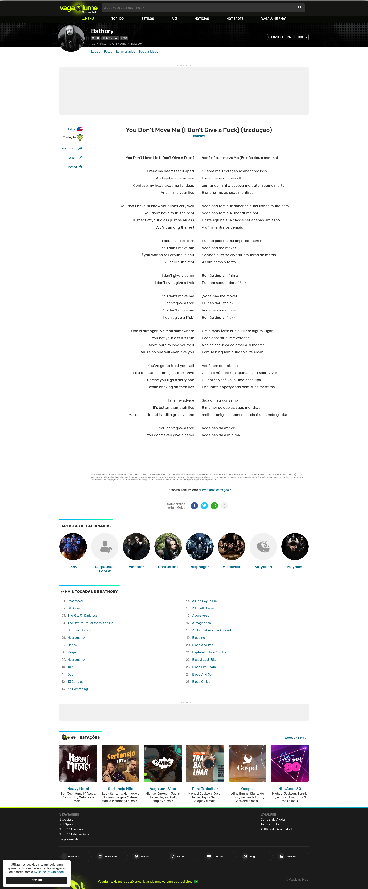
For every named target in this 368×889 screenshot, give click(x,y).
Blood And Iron (203, 645)
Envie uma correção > (215, 490)
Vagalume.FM (272, 18)
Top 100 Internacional (74, 834)
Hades (72, 645)
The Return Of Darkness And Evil (91, 623)
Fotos (108, 51)
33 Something (78, 689)
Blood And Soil (202, 674)
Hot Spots (235, 18)
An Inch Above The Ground (211, 630)
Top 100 (117, 18)
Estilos (147, 18)
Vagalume (78, 8)
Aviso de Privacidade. (49, 872)
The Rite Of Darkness (82, 615)
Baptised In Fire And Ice (209, 652)
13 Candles (75, 682)
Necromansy (77, 638)
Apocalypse (200, 615)
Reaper (73, 652)
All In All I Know (203, 608)
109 (70, 667)
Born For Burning (80, 630)
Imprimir (72, 166)
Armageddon (201, 623)
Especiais (66, 819)
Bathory (102, 31)
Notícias (202, 18)
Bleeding (198, 638)
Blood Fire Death (204, 667)
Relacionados (125, 51)
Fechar (37, 880)
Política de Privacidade (277, 829)
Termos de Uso (271, 824)
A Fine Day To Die (204, 601)
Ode (70, 674)
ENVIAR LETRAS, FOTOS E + (289, 37)
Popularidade (148, 51)
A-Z (174, 18)
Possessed (75, 601)
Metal (95, 38)
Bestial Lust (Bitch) (205, 660)
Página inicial (98, 44)
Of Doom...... (76, 608)
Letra (71, 129)
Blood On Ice (201, 682)
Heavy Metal (110, 38)
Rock (124, 38)
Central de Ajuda (273, 819)
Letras (95, 51)
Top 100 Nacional (71, 829)
